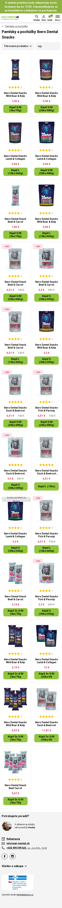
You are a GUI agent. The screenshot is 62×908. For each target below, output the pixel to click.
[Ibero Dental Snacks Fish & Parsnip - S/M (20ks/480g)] (46, 384)
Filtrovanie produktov (16, 46)
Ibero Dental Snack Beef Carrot (15, 787)
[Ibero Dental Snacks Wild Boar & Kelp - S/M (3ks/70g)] (15, 70)
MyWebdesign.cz (25, 895)
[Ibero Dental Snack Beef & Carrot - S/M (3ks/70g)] (15, 195)
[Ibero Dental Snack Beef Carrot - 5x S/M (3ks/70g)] (15, 762)
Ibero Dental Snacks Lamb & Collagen (15, 157)
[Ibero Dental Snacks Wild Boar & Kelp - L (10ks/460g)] (46, 195)
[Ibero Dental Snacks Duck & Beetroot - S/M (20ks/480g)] (15, 384)
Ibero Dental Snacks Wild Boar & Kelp (15, 94)
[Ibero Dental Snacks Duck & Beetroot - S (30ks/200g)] (15, 447)
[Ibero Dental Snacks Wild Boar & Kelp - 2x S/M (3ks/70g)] (15, 636)
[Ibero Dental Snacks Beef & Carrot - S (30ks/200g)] (46, 258)
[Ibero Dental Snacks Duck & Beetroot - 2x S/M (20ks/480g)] (46, 699)
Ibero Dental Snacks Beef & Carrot (46, 283)
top (40, 46)
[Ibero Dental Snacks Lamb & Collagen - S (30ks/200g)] (15, 510)
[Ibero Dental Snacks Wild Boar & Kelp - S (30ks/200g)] (46, 321)
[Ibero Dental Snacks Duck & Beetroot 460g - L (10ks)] (46, 447)
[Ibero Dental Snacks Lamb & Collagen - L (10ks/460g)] (15, 132)
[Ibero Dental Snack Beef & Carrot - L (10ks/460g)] (15, 321)
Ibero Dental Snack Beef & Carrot (15, 220)
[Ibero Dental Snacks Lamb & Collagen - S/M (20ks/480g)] (46, 132)
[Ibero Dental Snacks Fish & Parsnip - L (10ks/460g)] (46, 510)
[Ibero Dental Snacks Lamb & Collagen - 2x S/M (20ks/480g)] (46, 636)
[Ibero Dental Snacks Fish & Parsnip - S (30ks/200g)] (46, 573)
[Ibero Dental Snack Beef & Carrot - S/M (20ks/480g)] (15, 258)
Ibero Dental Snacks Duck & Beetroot (15, 409)
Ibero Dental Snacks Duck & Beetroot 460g (46, 472)
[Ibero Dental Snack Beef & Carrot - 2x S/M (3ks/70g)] (15, 573)
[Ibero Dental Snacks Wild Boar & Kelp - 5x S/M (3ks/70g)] (15, 699)
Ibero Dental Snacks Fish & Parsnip (46, 409)
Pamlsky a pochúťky (16, 26)
